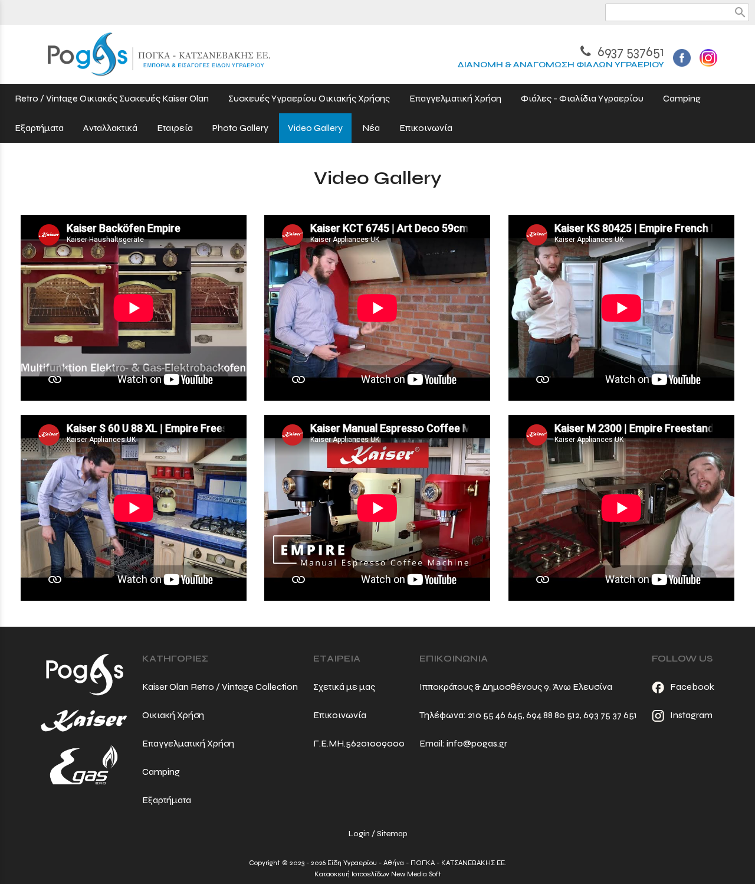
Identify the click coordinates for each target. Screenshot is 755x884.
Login (359, 834)
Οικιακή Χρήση (173, 715)
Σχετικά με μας (344, 686)
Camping (161, 771)
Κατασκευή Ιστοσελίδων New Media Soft (377, 874)
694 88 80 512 (553, 715)
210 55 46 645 (495, 715)
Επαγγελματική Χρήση (188, 743)
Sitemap (392, 834)
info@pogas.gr (477, 743)
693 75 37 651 (610, 715)
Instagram (691, 715)
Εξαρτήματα (166, 800)
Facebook (692, 686)
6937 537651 (629, 52)
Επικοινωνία (339, 715)
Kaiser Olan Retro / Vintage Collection (220, 686)
